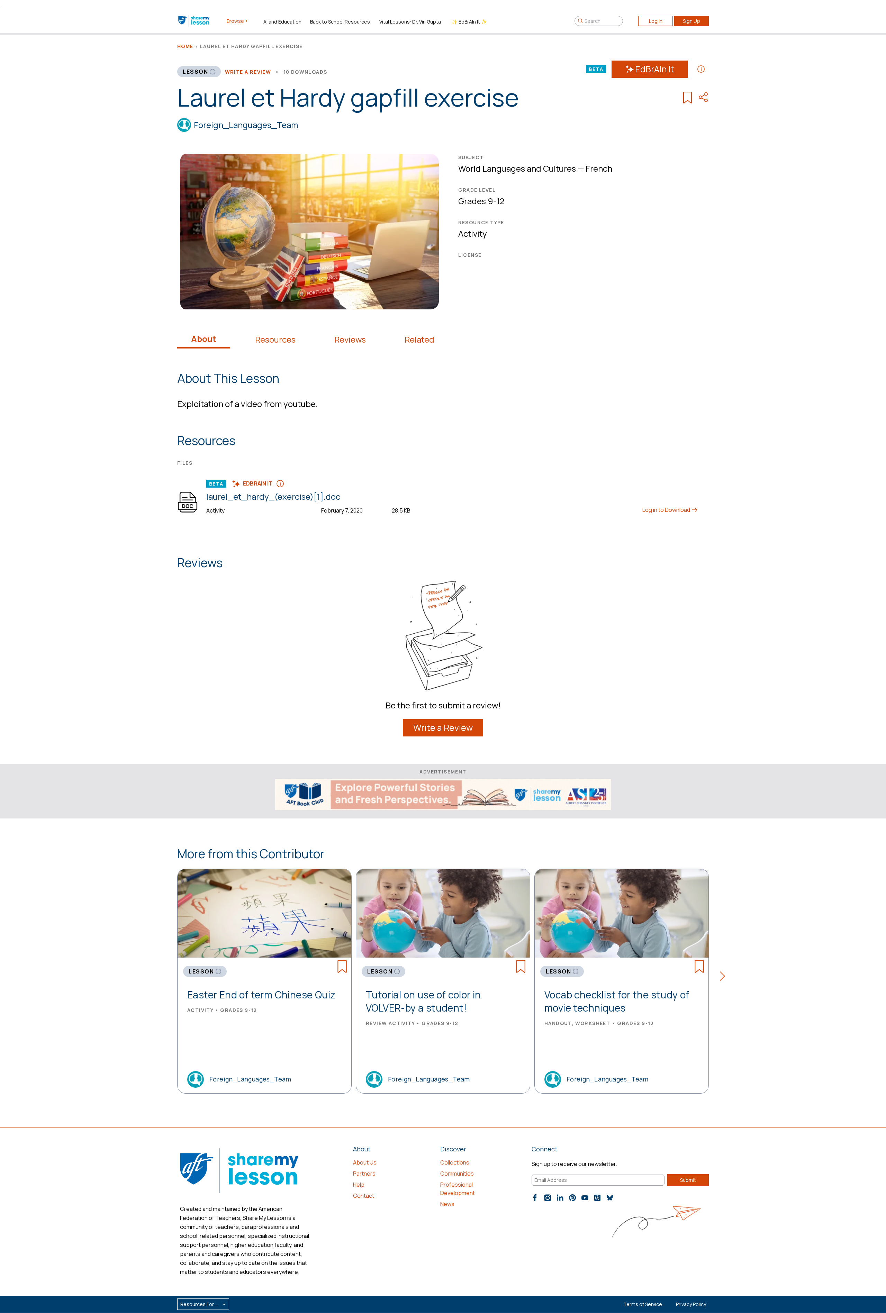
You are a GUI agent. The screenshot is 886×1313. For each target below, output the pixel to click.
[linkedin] (560, 1197)
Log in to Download (666, 510)
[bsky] (609, 1197)
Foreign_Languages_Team (246, 124)
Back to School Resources (340, 21)
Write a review (248, 72)
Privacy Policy (691, 1304)
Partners (364, 1173)
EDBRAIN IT (257, 483)
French (599, 168)
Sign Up (691, 21)
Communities (457, 1173)
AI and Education (282, 21)
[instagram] (547, 1197)
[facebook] (535, 1197)
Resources (275, 339)
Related (419, 339)
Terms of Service (642, 1304)
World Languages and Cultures (517, 168)
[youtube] (584, 1197)
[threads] (597, 1197)
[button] (724, 977)
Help (358, 1184)
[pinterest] (572, 1197)
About (203, 338)
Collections (454, 1162)
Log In (655, 21)
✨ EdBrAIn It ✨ (469, 21)
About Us (365, 1162)
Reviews (350, 339)
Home (185, 46)
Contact (363, 1195)
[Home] (194, 21)
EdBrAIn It (654, 69)
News (447, 1204)
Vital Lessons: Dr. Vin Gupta (410, 21)
